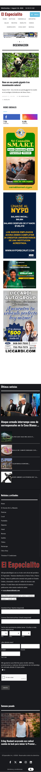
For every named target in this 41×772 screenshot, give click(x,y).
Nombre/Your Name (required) (12, 608)
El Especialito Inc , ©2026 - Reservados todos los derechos (20, 755)
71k (5, 121)
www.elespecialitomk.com (11, 590)
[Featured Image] (20, 404)
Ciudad (3, 650)
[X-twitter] (15, 762)
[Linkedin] (31, 762)
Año (23, 636)
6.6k (24, 121)
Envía (5, 687)
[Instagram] (25, 762)
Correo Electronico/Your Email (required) (16, 617)
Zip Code (4, 657)
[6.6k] (30, 117)
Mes (10, 636)
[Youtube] (20, 762)
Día (2, 636)
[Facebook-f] (10, 762)
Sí (4, 670)
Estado (23, 650)
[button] (2, 34)
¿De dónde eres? (7, 642)
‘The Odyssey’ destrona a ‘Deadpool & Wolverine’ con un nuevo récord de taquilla (19, 742)
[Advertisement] (20, 368)
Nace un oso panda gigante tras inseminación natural (16, 83)
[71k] (11, 117)
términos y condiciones (14, 769)
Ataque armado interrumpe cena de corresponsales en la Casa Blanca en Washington (20, 425)
